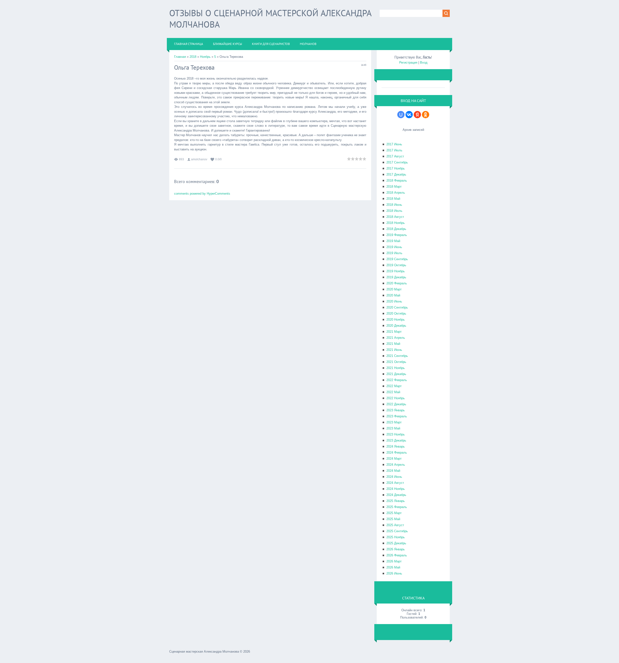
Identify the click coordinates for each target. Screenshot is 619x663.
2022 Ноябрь (395, 398)
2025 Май (393, 519)
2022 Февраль (396, 380)
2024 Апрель (395, 464)
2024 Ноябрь (395, 489)
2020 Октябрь (396, 313)
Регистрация (408, 62)
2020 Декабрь (396, 325)
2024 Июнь (394, 477)
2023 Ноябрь (395, 434)
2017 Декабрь (396, 174)
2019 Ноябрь (395, 271)
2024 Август (395, 483)
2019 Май (393, 241)
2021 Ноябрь (395, 368)
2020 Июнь (394, 301)
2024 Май (393, 470)
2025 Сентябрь (397, 531)
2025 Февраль (396, 507)
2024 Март (394, 458)
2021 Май (393, 344)
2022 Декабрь (396, 404)
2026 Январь (395, 549)
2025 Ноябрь (395, 537)
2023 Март (394, 422)
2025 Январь (395, 501)
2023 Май (393, 428)
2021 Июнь (394, 350)
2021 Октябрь (396, 362)
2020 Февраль (396, 283)
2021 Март (394, 331)
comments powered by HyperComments (202, 193)
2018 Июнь (394, 204)
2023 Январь (395, 410)
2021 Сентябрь (397, 356)
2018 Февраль (396, 180)
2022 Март (394, 386)
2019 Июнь (394, 247)
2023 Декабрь (396, 440)
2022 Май (393, 392)
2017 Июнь (394, 144)
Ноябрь (205, 57)
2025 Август (395, 525)
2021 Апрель (395, 337)
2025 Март (394, 513)
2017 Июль (394, 150)
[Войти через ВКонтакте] (409, 114)
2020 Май (393, 295)
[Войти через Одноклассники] (425, 114)
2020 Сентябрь (397, 307)
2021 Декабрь (396, 374)
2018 (193, 57)
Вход (423, 62)
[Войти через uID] (401, 114)
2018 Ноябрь (395, 223)
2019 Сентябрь (397, 259)
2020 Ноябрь (395, 319)
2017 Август (395, 156)
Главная (180, 57)
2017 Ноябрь (395, 168)
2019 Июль (394, 253)
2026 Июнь (394, 573)
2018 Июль (394, 211)
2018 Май (393, 198)
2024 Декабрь (396, 495)
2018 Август (395, 217)
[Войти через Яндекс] (417, 114)
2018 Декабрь (396, 229)
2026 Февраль (396, 555)
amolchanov (199, 159)
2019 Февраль (396, 235)
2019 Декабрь (396, 277)
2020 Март (394, 289)
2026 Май (393, 567)
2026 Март (394, 561)
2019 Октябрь (396, 265)
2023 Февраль (396, 416)
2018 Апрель (395, 192)
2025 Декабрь (396, 543)
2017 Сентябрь (397, 162)
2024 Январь (395, 446)
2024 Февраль (396, 452)
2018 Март (394, 186)
